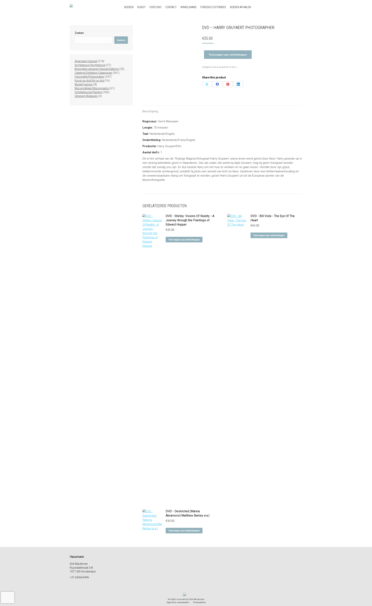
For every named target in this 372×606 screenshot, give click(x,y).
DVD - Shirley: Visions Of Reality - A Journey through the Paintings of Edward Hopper (190, 220)
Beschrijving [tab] (150, 111)
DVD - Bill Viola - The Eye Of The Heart (273, 218)
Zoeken (79, 32)
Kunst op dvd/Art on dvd (223, 67)
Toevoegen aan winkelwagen (228, 54)
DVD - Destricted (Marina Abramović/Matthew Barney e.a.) (187, 513)
